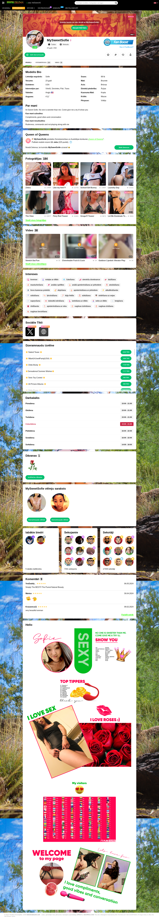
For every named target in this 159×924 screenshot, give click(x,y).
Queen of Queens (96, 139)
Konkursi (56, 8)
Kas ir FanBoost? (127, 47)
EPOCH (79, 914)
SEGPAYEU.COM (89, 914)
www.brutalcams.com (33, 914)
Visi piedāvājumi (44, 8)
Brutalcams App (71, 8)
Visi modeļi (6, 8)
